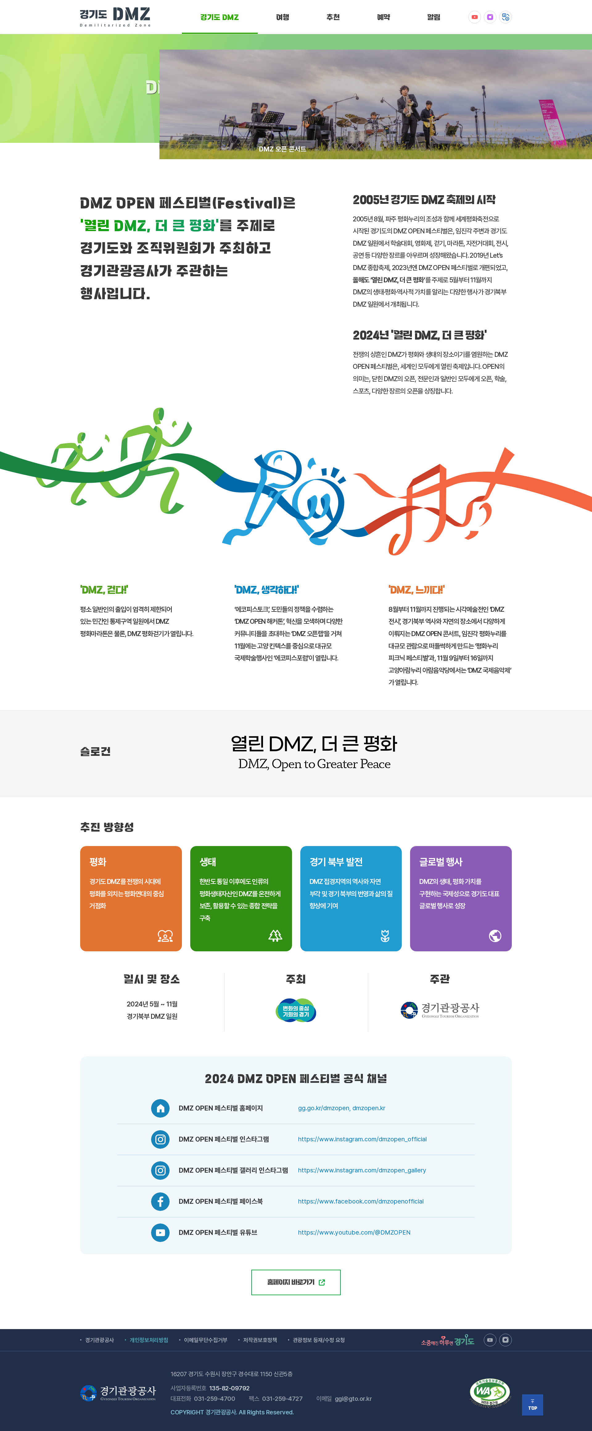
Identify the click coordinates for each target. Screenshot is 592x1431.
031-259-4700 (214, 1398)
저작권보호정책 (260, 1340)
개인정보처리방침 (149, 1340)
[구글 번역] (505, 17)
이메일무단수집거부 (206, 1340)
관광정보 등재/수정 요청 (319, 1340)
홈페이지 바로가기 (291, 1283)
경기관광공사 (99, 1340)
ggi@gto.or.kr (353, 1398)
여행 (283, 18)
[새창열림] (474, 17)
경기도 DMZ (219, 18)
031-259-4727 (282, 1398)
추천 (333, 18)
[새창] (490, 1381)
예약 (383, 18)
